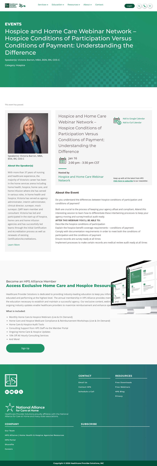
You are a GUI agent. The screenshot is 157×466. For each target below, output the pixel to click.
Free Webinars (122, 387)
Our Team (10, 431)
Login (129, 6)
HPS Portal (10, 440)
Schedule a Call (86, 391)
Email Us (82, 382)
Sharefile (9, 444)
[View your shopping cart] (150, 6)
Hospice (20, 65)
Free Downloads (123, 382)
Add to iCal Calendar (132, 123)
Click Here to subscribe (123, 181)
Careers (9, 449)
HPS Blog (120, 391)
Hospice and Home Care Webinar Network (81, 178)
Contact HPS (84, 387)
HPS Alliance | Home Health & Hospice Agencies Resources (34, 435)
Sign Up (25, 348)
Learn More (14, 244)
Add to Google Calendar (134, 119)
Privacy (119, 396)
